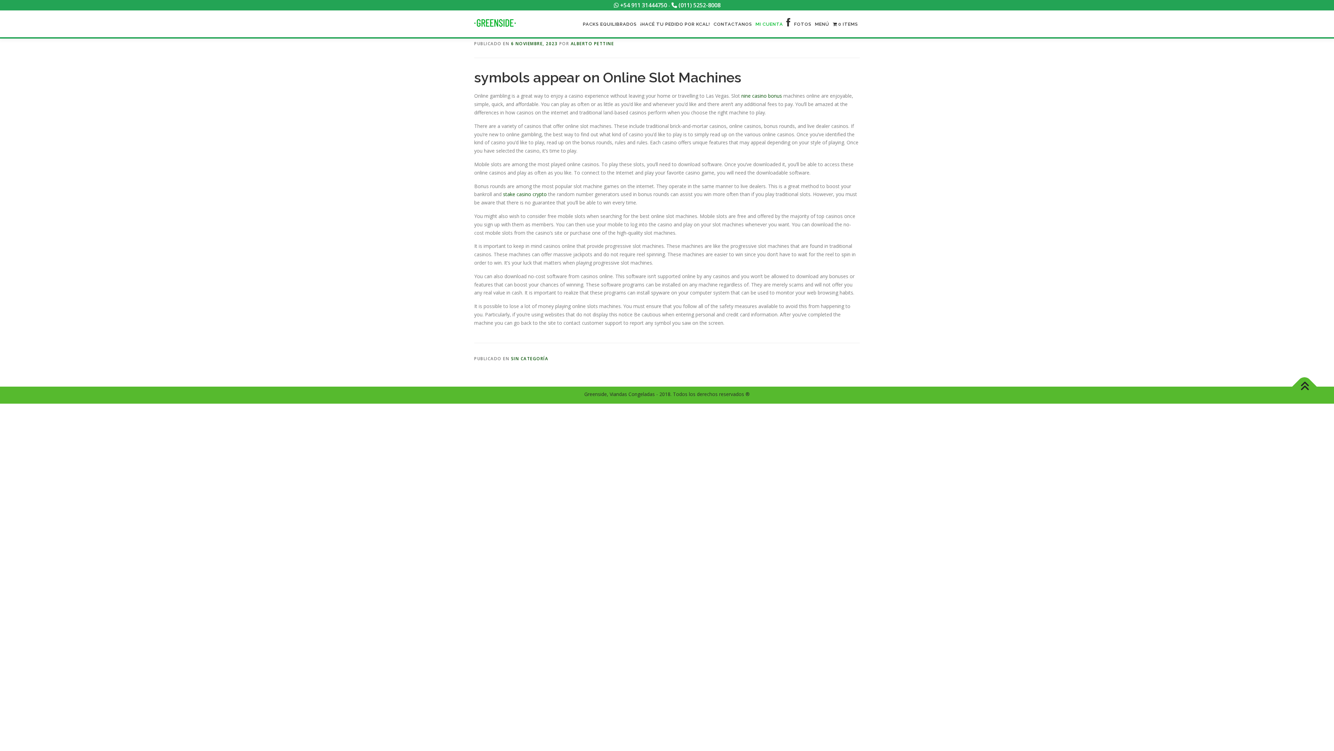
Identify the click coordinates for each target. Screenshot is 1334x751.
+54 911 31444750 (643, 5)
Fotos (803, 24)
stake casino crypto (525, 194)
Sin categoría (530, 359)
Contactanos (733, 24)
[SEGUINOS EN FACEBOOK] (788, 24)
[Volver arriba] (1304, 386)
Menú (822, 24)
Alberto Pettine (592, 44)
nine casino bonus (761, 95)
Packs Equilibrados (610, 24)
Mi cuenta (769, 24)
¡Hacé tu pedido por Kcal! (675, 24)
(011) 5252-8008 (698, 5)
